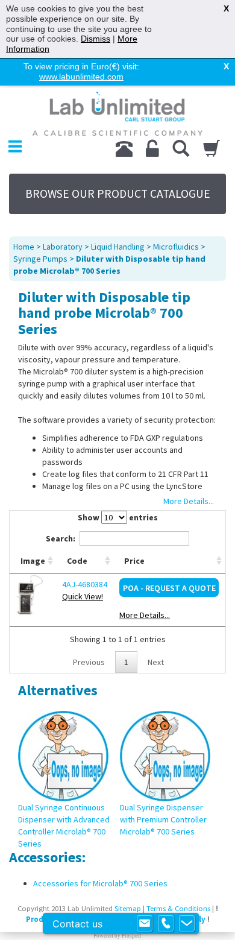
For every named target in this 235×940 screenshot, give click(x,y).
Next (156, 662)
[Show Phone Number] (166, 923)
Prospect (132, 936)
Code (77, 560)
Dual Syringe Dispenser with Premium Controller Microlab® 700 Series (163, 819)
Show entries (118, 517)
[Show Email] (144, 923)
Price (134, 560)
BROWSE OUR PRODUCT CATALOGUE (117, 193)
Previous (89, 662)
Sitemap (127, 908)
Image (32, 560)
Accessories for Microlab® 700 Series (100, 883)
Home (23, 246)
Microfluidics (176, 246)
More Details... (144, 615)
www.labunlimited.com (81, 76)
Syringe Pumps (40, 258)
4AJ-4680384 (84, 584)
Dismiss (95, 38)
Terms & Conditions (178, 908)
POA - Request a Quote (169, 587)
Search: (60, 538)
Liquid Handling (118, 246)
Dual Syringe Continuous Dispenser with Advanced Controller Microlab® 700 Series (64, 825)
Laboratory (63, 246)
